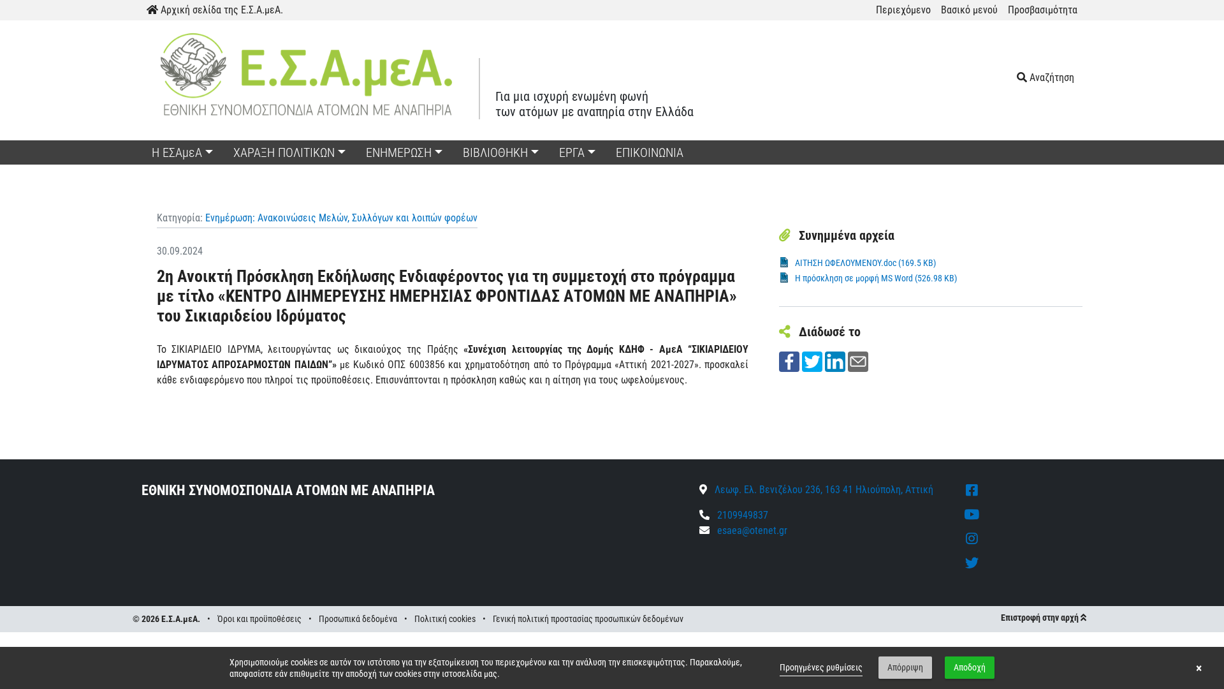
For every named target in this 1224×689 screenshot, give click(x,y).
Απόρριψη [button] (905, 667)
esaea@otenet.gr (752, 530)
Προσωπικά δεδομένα (358, 619)
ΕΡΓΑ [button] (572, 152)
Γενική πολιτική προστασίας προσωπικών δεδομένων (588, 619)
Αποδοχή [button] (970, 667)
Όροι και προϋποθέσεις (259, 619)
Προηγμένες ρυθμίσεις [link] (821, 667)
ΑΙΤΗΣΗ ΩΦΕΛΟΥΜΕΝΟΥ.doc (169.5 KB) (865, 263)
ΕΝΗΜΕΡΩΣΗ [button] (399, 152)
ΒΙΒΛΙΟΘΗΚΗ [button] (495, 152)
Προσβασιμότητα (1042, 10)
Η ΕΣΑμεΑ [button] (177, 152)
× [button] (1199, 668)
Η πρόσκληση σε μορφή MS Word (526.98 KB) (876, 278)
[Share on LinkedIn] (835, 361)
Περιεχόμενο (903, 10)
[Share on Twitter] (812, 361)
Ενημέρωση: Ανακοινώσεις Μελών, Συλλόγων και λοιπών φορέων (341, 218)
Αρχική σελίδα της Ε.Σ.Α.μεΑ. (220, 10)
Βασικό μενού (969, 10)
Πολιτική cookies (445, 619)
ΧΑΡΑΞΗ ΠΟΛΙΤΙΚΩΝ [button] (284, 152)
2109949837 (741, 515)
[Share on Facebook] (789, 361)
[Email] (858, 361)
